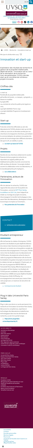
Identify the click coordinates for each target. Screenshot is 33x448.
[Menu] (2, 2)
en (25, 2)
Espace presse (5, 335)
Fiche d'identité (5, 338)
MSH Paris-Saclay (6, 360)
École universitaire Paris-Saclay (9, 357)
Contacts (3, 332)
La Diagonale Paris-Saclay (8, 367)
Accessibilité (7, 429)
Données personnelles (10, 433)
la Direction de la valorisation (16, 225)
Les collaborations (10, 172)
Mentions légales (8, 435)
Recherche (13, 50)
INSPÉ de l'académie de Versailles (10, 383)
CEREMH (3, 385)
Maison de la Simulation (7, 388)
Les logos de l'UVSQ (6, 340)
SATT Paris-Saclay (21, 190)
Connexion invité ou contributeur (10, 345)
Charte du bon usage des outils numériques (13, 343)
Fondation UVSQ (6, 380)
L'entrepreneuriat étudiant (13, 286)
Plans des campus (6, 333)
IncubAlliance (4, 192)
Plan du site (7, 437)
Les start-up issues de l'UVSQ (14, 144)
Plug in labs (4, 362)
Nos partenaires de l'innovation (14, 204)
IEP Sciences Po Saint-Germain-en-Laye (12, 381)
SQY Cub (13, 192)
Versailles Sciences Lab (7, 390)
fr (27, 2)
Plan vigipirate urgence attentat (10, 342)
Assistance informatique (8, 330)
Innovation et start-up (24, 50)
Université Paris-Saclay (7, 355)
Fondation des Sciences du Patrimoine (12, 386)
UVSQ (6, 50)
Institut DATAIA (5, 365)
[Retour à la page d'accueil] (16, 10)
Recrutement (4, 337)
